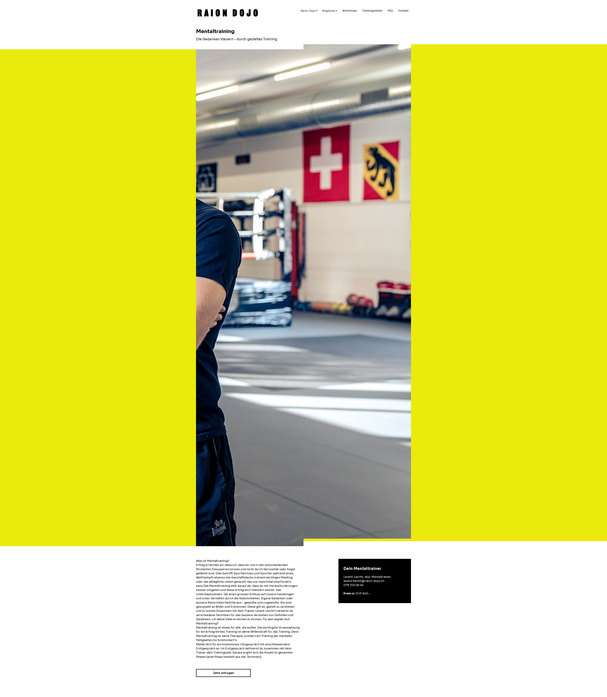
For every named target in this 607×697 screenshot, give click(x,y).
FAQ (390, 10)
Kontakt (403, 10)
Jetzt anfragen (223, 673)
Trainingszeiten (372, 10)
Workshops (349, 10)
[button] (309, 11)
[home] (227, 13)
